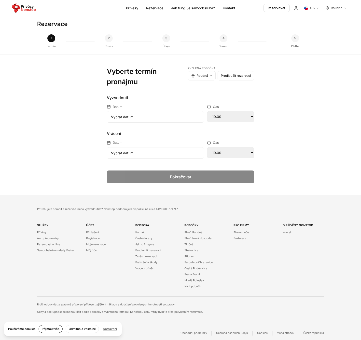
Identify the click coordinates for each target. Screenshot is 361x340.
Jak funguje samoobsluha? (193, 8)
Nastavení (110, 329)
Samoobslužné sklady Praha (55, 250)
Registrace (93, 238)
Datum (117, 107)
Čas (216, 107)
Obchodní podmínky (193, 333)
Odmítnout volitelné (82, 329)
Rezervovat (276, 8)
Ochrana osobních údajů (232, 333)
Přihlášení (92, 232)
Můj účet (91, 250)
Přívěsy (132, 8)
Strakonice (191, 250)
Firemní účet (242, 232)
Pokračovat (180, 176)
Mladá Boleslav (194, 280)
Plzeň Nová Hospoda (197, 238)
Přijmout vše (50, 329)
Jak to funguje (144, 244)
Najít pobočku (193, 286)
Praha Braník (192, 274)
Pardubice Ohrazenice (198, 262)
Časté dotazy (143, 238)
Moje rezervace (96, 244)
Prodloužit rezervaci (236, 76)
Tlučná (188, 244)
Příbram (189, 256)
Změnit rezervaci (146, 256)
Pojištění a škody (146, 262)
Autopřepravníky (48, 238)
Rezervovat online (48, 244)
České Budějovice (195, 268)
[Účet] (296, 8)
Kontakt (229, 8)
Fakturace (240, 238)
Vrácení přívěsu (145, 268)
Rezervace (154, 8)
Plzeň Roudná (193, 232)
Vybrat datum (122, 117)
